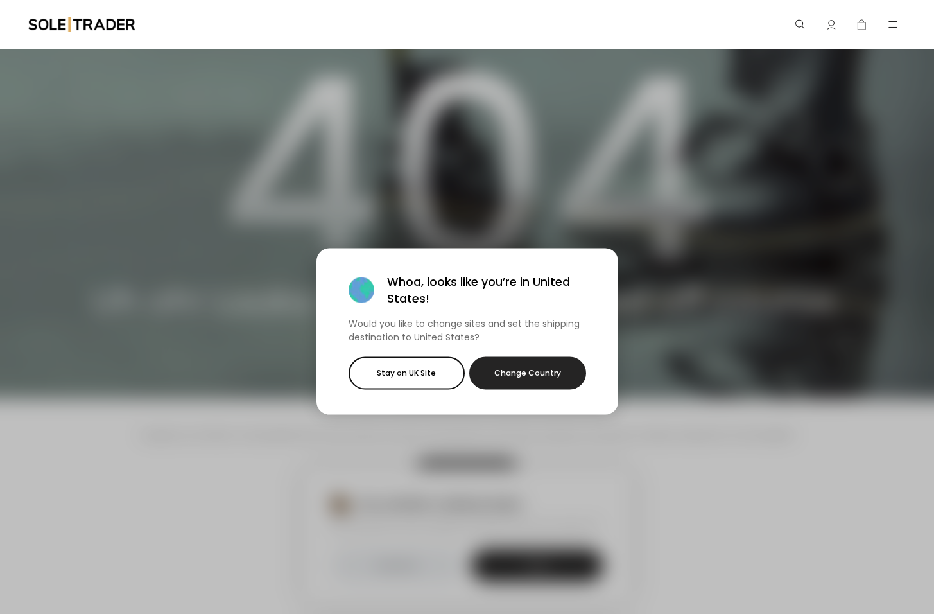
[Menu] (893, 24)
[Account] (831, 24)
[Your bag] (862, 24)
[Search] (800, 24)
